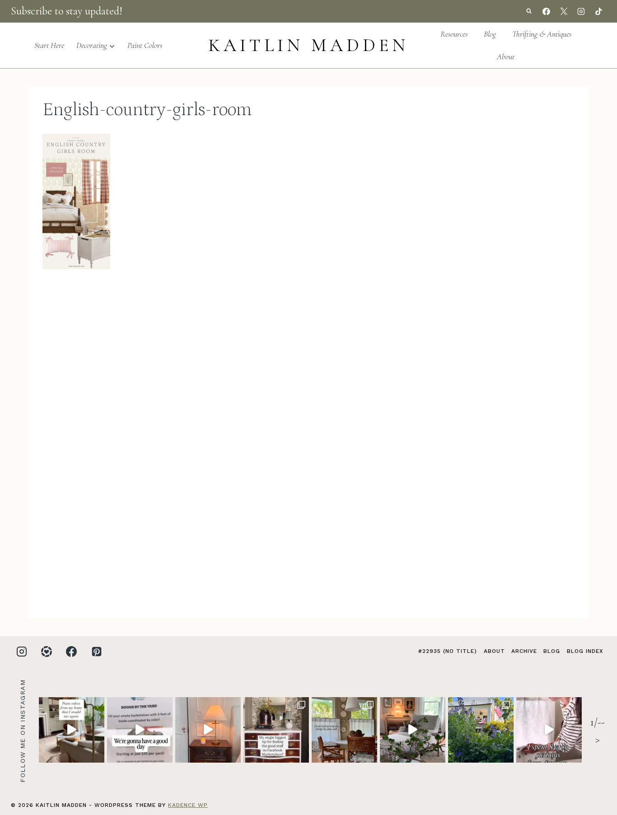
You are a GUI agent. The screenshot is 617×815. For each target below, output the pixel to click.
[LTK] (46, 651)
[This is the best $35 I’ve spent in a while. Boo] (140, 730)
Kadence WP (188, 805)
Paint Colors (144, 45)
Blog (490, 34)
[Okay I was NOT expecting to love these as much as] (549, 730)
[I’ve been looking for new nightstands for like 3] (208, 730)
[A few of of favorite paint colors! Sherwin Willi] (71, 730)
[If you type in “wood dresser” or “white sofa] (276, 730)
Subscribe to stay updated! (66, 11)
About (505, 56)
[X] (563, 11)
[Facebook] (546, 11)
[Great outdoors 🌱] (481, 730)
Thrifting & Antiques (541, 34)
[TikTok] (598, 11)
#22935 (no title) (447, 651)
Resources (453, 34)
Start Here (49, 45)
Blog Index (585, 651)
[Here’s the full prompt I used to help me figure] (344, 730)
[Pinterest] (97, 651)
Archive (524, 651)
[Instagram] (581, 11)
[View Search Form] (529, 11)
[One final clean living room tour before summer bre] (412, 730)
